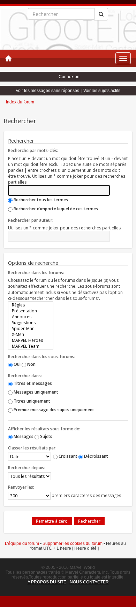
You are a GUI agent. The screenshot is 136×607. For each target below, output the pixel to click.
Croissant (67, 456)
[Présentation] (31, 311)
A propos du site (47, 582)
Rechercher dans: (25, 376)
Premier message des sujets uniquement (53, 410)
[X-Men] (31, 334)
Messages (23, 436)
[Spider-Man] (31, 328)
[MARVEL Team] (31, 346)
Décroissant (95, 456)
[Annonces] (31, 317)
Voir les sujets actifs (101, 90)
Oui (17, 364)
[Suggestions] (31, 323)
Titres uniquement (31, 401)
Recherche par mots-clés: (33, 150)
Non (31, 364)
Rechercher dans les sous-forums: (41, 357)
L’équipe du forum (22, 543)
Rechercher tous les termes (40, 200)
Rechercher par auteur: (30, 220)
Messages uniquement (35, 392)
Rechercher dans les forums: (36, 273)
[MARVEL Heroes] (31, 340)
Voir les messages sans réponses (47, 90)
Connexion (69, 76)
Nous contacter (89, 582)
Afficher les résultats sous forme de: (44, 429)
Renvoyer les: (21, 487)
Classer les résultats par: (32, 448)
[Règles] (31, 305)
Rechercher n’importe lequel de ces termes (55, 209)
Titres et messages (32, 383)
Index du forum (20, 102)
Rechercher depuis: (26, 468)
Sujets (45, 436)
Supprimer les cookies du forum (73, 543)
